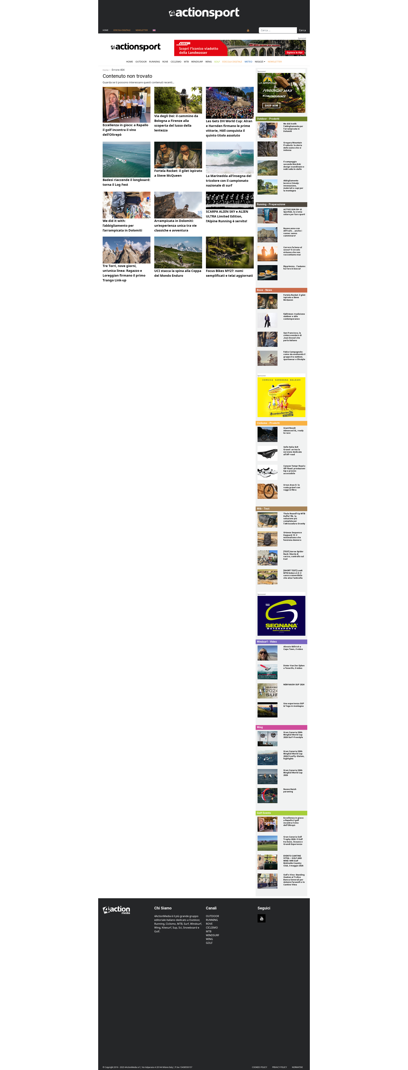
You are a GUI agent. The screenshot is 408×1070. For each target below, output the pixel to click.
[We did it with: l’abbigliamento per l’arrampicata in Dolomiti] (269, 130)
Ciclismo (176, 61)
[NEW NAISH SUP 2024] (269, 690)
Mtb (186, 61)
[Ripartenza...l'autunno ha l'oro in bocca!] (269, 272)
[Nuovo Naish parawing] (269, 795)
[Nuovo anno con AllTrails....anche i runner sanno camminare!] (269, 234)
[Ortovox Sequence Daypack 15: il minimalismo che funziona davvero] (269, 538)
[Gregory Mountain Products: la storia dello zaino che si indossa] (269, 149)
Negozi (259, 61)
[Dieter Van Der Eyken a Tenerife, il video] (269, 672)
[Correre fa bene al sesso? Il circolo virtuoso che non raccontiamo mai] (269, 253)
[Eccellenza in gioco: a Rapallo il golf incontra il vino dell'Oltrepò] (269, 824)
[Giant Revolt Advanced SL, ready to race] (269, 434)
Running (154, 61)
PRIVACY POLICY (279, 1067)
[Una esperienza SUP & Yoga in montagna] (269, 709)
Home (105, 30)
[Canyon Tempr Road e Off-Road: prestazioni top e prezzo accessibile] (269, 472)
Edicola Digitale (122, 30)
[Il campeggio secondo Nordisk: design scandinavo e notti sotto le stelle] (269, 168)
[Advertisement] (126, 1003)
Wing (208, 61)
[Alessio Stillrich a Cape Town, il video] (269, 653)
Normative (297, 1067)
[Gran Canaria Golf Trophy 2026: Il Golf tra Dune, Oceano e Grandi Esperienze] (269, 843)
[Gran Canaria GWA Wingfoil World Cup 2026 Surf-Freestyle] (269, 738)
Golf (209, 943)
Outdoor (141, 61)
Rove (165, 61)
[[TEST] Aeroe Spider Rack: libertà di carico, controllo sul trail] (269, 557)
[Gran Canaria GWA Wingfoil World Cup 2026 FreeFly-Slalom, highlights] (269, 757)
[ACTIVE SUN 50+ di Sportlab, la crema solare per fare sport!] (269, 215)
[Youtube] (248, 30)
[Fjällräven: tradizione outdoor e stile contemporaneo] (269, 320)
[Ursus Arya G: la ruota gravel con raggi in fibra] (269, 491)
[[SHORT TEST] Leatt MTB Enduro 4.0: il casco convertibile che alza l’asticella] (269, 576)
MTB (208, 931)
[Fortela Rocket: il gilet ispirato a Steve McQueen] (269, 301)
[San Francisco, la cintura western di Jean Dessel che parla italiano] (269, 339)
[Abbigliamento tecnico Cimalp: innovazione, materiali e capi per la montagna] (269, 187)
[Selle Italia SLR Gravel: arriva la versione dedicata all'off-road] (269, 453)
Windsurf (197, 61)
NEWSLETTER (142, 30)
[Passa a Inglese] (154, 30)
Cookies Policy (259, 1067)
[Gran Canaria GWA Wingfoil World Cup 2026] (269, 776)
